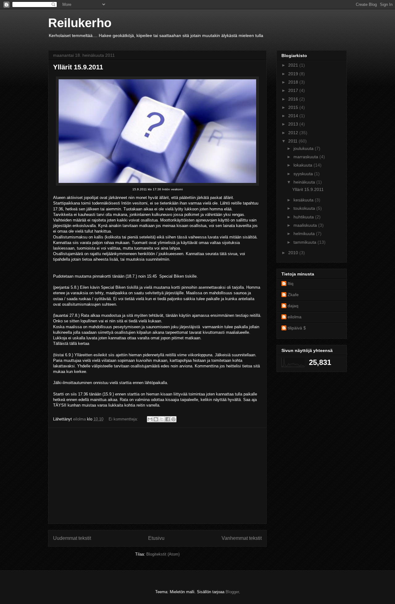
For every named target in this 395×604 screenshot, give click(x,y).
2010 (293, 252)
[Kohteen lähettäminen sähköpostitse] (150, 419)
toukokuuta (304, 208)
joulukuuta (304, 148)
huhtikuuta (304, 216)
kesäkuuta (304, 199)
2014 (293, 115)
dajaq (293, 305)
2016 (293, 99)
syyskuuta (303, 173)
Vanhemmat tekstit (242, 538)
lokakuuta (303, 165)
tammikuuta (305, 242)
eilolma (294, 316)
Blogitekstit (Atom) (163, 554)
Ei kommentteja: (124, 419)
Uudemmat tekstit (72, 538)
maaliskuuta (305, 225)
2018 (293, 82)
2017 (293, 90)
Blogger (232, 592)
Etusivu (156, 538)
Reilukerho (79, 23)
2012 (293, 132)
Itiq (290, 283)
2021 (293, 65)
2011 (293, 141)
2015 (293, 107)
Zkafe (293, 294)
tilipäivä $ (297, 327)
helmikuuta (304, 233)
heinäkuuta (304, 182)
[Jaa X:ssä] (162, 419)
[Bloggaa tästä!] (156, 419)
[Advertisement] (157, 475)
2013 (293, 124)
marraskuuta (306, 156)
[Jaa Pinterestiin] (173, 419)
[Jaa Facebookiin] (167, 419)
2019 (293, 73)
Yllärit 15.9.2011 (78, 67)
